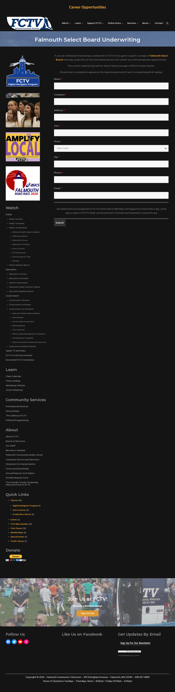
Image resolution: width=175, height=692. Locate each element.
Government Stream (19, 300)
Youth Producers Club (21, 257)
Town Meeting (18, 330)
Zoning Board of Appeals (22, 338)
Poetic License (18, 249)
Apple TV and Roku (16, 350)
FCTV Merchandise (19, 524)
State (58, 141)
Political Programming (17, 420)
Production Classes (22, 514)
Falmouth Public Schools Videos (24, 287)
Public (9, 214)
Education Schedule (18, 278)
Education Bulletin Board (21, 291)
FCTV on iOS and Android (19, 355)
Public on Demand (18, 228)
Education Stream (18, 274)
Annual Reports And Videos (20, 473)
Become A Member (16, 450)
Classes (14, 500)
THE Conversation (19, 236)
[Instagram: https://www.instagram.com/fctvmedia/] (26, 641)
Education (11, 269)
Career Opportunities (87, 7)
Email (58, 188)
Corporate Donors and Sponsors (22, 459)
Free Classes (16, 528)
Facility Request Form (17, 478)
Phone (58, 173)
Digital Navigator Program (25, 505)
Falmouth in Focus (20, 240)
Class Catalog (13, 381)
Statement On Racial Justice (20, 464)
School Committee (18, 283)
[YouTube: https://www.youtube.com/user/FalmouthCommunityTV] (20, 641)
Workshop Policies (15, 385)
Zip (57, 157)
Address (59, 110)
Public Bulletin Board (19, 265)
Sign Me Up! (87, 613)
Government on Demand (21, 309)
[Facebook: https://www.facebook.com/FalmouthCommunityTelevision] (8, 641)
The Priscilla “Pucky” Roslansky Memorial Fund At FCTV (22, 483)
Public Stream (16, 219)
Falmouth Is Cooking (20, 244)
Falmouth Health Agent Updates (26, 232)
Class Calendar (13, 376)
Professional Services (17, 406)
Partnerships (12, 411)
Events (14, 519)
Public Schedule (16, 223)
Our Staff (10, 445)
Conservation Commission (23, 322)
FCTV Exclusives (19, 253)
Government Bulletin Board (22, 346)
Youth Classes (17, 541)
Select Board (17, 317)
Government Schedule (20, 305)
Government (12, 296)
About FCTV (12, 436)
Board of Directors (15, 441)
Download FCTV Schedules (20, 360)
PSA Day (15, 261)
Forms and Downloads (17, 468)
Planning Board (18, 326)
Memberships (17, 532)
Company (60, 94)
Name (58, 79)
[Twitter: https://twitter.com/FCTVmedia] (14, 641)
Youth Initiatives (14, 390)
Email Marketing (125, 655)
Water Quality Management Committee (28, 334)
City (57, 126)
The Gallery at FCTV (16, 415)
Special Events (17, 537)
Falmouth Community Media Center (24, 455)
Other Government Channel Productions (29, 342)
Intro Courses (19, 510)
